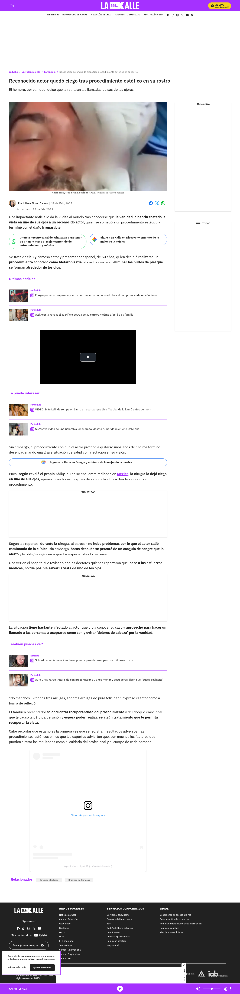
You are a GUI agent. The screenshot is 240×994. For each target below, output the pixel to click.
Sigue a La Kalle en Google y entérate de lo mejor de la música (91, 462)
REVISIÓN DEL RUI (101, 14)
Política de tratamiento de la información (181, 924)
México (122, 473)
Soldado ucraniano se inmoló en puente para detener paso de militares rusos (84, 660)
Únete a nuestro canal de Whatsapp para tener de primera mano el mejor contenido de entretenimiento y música (51, 241)
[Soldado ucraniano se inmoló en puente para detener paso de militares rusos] (18, 661)
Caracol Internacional (70, 950)
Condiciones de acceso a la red (175, 915)
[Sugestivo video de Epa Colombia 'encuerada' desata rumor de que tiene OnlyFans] (18, 429)
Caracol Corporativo (69, 954)
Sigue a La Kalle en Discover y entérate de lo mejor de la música (129, 239)
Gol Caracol (65, 924)
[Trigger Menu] (12, 6)
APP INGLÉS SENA (153, 14)
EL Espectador (66, 941)
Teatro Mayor (66, 945)
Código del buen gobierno (120, 928)
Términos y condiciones (171, 932)
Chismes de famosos (79, 880)
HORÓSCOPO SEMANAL (74, 14)
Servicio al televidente (118, 915)
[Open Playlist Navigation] (230, 988)
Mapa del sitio (114, 945)
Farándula (50, 72)
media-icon (120, 988)
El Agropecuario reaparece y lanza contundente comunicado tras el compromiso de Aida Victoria (96, 295)
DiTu (61, 937)
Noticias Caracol (67, 915)
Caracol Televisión (68, 919)
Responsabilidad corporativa (174, 919)
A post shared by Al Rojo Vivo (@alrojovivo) (88, 866)
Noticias (34, 655)
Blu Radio (64, 928)
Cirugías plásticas (49, 880)
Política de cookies (169, 928)
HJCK (62, 932)
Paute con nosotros (116, 941)
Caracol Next (66, 959)
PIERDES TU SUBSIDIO (127, 14)
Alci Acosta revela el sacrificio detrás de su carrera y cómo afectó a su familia (84, 314)
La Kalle (13, 72)
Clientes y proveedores (118, 937)
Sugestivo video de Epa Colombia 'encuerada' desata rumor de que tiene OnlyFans (87, 429)
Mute (198, 989)
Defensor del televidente (119, 919)
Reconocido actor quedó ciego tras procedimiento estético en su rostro (98, 72)
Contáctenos (113, 932)
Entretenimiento (31, 72)
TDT (109, 924)
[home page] (120, 5)
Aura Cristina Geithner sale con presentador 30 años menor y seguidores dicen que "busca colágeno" (99, 679)
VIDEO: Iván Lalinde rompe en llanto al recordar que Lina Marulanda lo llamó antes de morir (93, 409)
